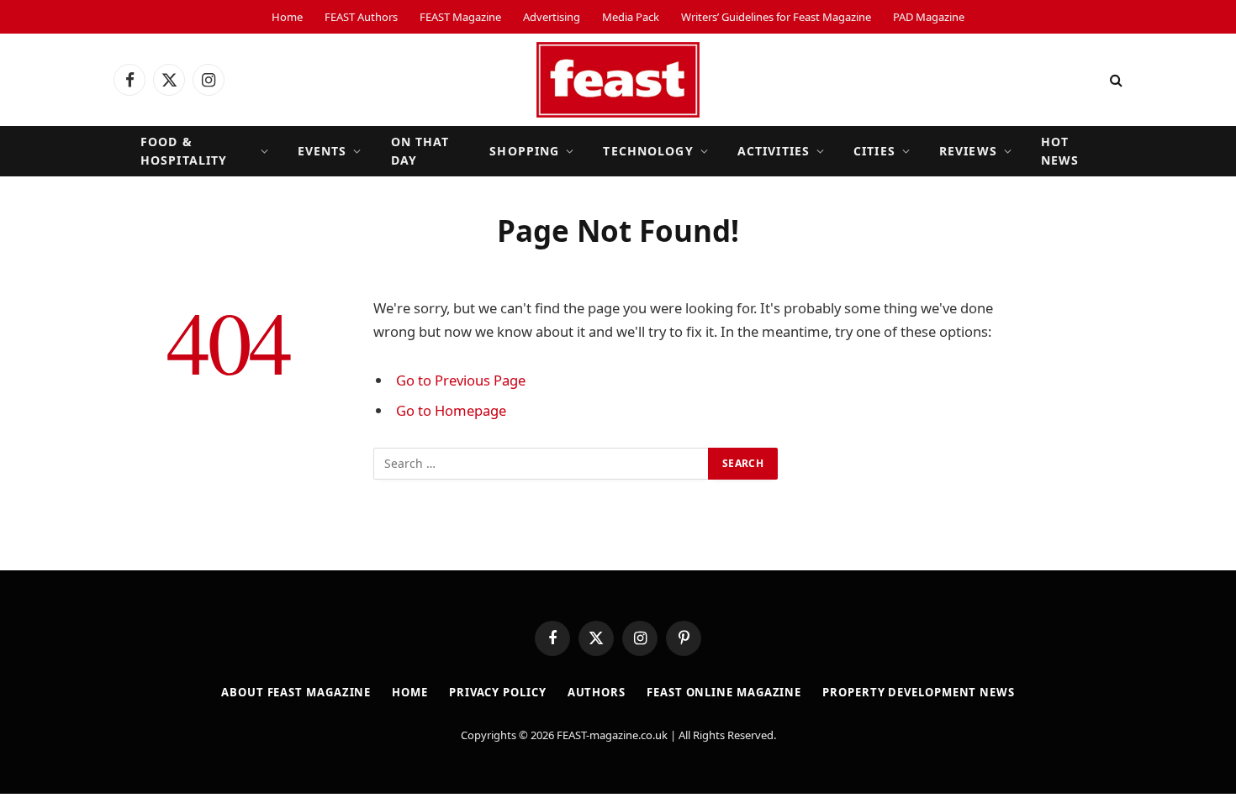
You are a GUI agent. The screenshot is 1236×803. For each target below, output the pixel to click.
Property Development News (918, 692)
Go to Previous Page (461, 380)
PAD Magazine (928, 16)
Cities (874, 151)
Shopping (524, 151)
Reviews (968, 151)
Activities (773, 151)
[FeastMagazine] (618, 80)
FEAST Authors (361, 16)
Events (322, 151)
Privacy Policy (498, 692)
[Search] (1114, 80)
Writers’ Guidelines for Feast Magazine (776, 16)
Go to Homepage (451, 410)
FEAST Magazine (460, 16)
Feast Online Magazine (724, 692)
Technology (648, 151)
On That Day (420, 151)
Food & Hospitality (183, 151)
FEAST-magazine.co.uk (612, 735)
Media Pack (630, 16)
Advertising (551, 16)
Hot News (1060, 151)
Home (287, 16)
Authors (597, 692)
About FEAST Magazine (296, 692)
